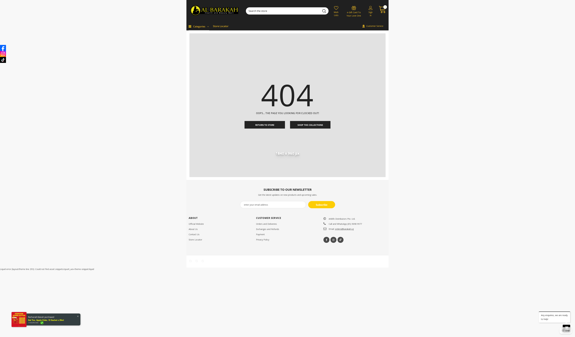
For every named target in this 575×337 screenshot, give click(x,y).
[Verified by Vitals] (41, 322)
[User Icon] (370, 8)
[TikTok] (3, 60)
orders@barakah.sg (344, 229)
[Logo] (215, 11)
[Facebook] (326, 240)
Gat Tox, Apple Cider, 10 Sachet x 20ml (46, 320)
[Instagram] (333, 240)
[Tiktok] (341, 240)
